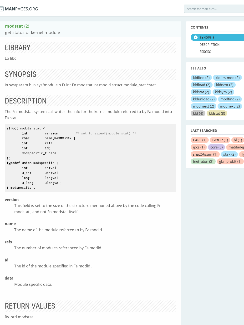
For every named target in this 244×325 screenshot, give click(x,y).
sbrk (229, 154)
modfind (229, 99)
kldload (201, 84)
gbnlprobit (230, 161)
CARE (199, 140)
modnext (230, 106)
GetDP (220, 140)
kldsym (223, 91)
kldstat (201, 91)
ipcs (198, 147)
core (216, 147)
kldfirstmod (227, 77)
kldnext (224, 84)
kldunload (203, 99)
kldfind (201, 77)
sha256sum (205, 154)
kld (198, 113)
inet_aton (203, 161)
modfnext (203, 106)
